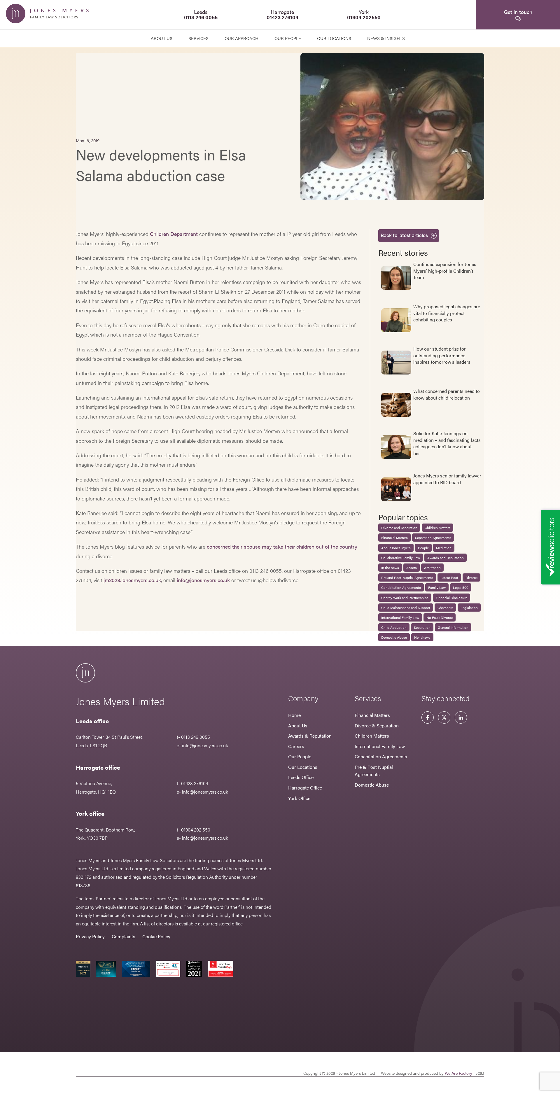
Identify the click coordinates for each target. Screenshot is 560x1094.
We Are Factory (458, 1073)
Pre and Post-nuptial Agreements (407, 577)
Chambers (445, 607)
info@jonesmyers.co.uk (203, 580)
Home (294, 715)
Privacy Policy (90, 936)
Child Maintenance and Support (405, 607)
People (423, 547)
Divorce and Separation (399, 527)
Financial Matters (394, 537)
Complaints (123, 936)
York (364, 14)
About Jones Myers (396, 547)
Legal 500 (460, 587)
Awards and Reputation (445, 557)
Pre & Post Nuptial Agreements (374, 771)
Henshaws (422, 637)
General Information (453, 627)
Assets (411, 567)
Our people (287, 38)
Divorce (471, 577)
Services (198, 38)
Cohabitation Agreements (401, 587)
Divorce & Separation (377, 725)
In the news (390, 567)
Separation (422, 627)
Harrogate (282, 14)
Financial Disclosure (451, 597)
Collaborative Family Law (400, 557)
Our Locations (302, 767)
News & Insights (386, 38)
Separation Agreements (433, 537)
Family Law (437, 587)
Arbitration (432, 567)
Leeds (201, 14)
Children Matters (437, 527)
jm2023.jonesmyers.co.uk (132, 580)
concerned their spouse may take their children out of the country (282, 546)
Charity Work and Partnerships (404, 597)
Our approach (241, 38)
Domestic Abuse (394, 637)
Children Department (174, 233)
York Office (299, 798)
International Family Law (400, 617)
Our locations (334, 38)
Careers (296, 746)
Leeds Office (301, 777)
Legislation (469, 607)
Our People (299, 756)
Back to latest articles (404, 235)
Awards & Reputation (310, 735)
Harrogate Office (305, 787)
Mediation (444, 547)
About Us (161, 38)
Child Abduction (394, 627)
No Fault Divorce (439, 617)
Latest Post (449, 577)
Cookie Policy (156, 936)
